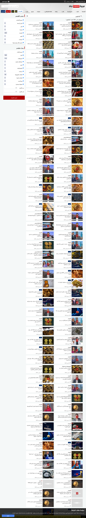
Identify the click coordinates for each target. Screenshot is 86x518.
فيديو (32, 11)
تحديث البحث (14, 98)
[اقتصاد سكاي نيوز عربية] (20, 11)
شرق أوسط (69, 11)
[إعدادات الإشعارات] (16, 11)
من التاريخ (22, 88)
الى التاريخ (22, 91)
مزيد (27, 11)
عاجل (13, 11)
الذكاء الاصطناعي (48, 11)
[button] (8, 11)
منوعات (38, 11)
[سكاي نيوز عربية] (77, 6)
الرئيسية (83, 11)
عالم (63, 11)
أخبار (78, 11)
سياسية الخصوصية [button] (8, 513)
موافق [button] (8, 515)
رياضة (56, 11)
